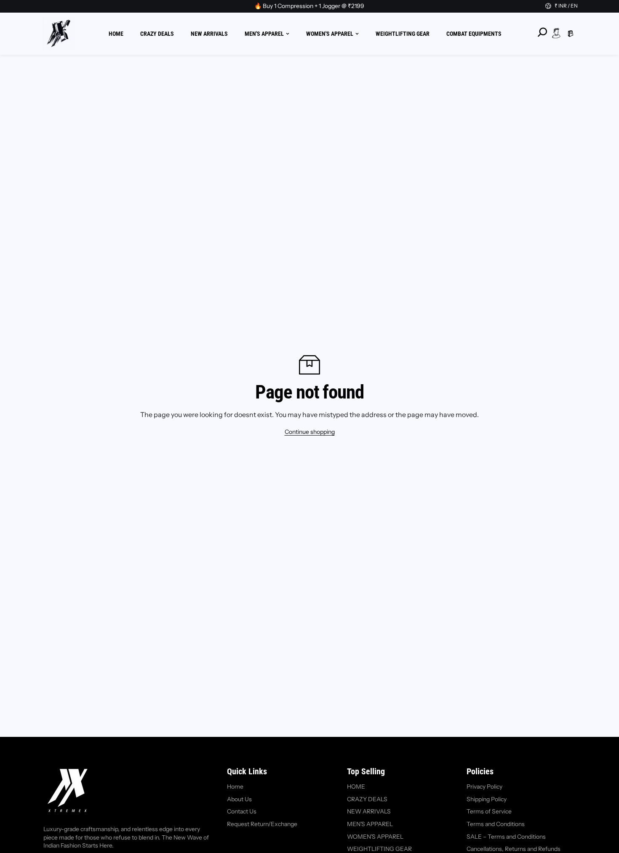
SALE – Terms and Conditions (506, 836)
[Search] (542, 32)
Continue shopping (310, 432)
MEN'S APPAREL (264, 33)
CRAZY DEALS (157, 33)
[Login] (556, 33)
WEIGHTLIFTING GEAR (403, 33)
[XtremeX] (58, 33)
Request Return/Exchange (262, 824)
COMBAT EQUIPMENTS (474, 33)
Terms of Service (489, 811)
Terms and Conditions (496, 824)
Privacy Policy (484, 786)
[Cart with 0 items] (570, 33)
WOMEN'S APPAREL (329, 33)
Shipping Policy (487, 799)
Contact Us (241, 811)
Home (235, 786)
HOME (116, 33)
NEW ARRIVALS (209, 33)
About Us (239, 799)
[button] (570, 33)
